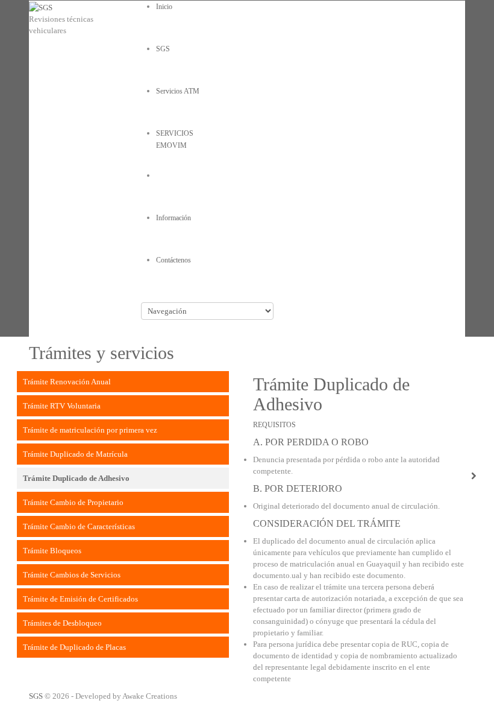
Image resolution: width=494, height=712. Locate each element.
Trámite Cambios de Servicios (71, 574)
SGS (36, 696)
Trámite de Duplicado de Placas (74, 647)
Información (173, 218)
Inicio (164, 6)
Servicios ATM (177, 91)
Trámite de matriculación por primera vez (90, 429)
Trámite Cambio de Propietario (73, 502)
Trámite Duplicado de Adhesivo (76, 478)
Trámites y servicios (184, 175)
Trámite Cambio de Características (79, 526)
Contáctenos (173, 260)
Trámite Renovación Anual (67, 381)
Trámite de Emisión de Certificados (80, 598)
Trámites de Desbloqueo (62, 623)
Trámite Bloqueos (52, 550)
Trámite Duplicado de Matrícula (75, 454)
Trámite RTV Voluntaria (62, 405)
